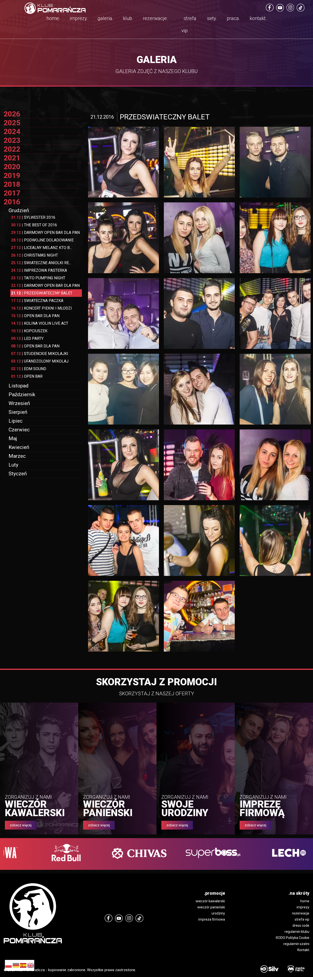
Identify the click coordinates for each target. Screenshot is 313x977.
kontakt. (258, 18)
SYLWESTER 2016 (33, 217)
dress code (300, 925)
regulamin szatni (296, 944)
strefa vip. (188, 24)
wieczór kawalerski (210, 901)
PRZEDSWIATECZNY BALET (41, 293)
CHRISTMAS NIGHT (34, 255)
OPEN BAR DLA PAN (35, 315)
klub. (128, 18)
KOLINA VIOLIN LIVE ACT (39, 323)
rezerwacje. (155, 18)
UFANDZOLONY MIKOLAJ (39, 361)
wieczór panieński (211, 907)
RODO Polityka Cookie (292, 938)
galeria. (105, 18)
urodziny (218, 913)
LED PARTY (27, 338)
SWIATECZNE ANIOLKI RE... (41, 262)
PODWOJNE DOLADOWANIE (42, 240)
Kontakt (303, 950)
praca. (233, 18)
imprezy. (79, 18)
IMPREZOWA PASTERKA (39, 270)
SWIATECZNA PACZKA (37, 300)
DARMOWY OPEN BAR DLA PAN (45, 232)
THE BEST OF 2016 (34, 225)
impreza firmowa (211, 919)
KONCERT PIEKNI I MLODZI (41, 308)
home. (53, 18)
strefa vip (302, 919)
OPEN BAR (27, 376)
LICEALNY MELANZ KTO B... (41, 247)
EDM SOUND (28, 368)
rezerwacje (300, 913)
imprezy (303, 907)
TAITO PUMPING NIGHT (38, 278)
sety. (212, 18)
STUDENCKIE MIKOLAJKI (39, 353)
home (304, 901)
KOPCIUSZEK (29, 331)
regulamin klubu (297, 932)
